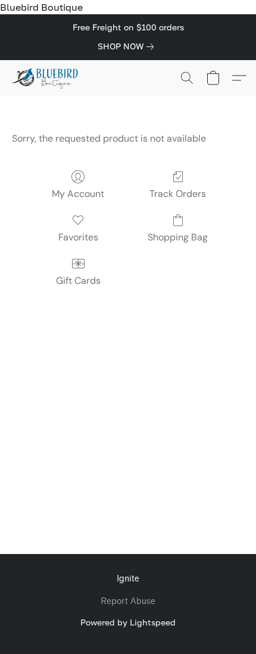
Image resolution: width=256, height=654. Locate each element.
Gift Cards (78, 280)
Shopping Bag (178, 237)
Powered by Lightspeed (128, 622)
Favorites (78, 237)
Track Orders (177, 193)
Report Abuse (128, 601)
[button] (47, 78)
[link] (128, 46)
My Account (78, 193)
